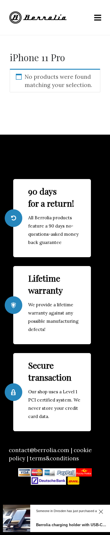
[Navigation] (97, 17)
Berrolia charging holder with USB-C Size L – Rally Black (71, 525)
